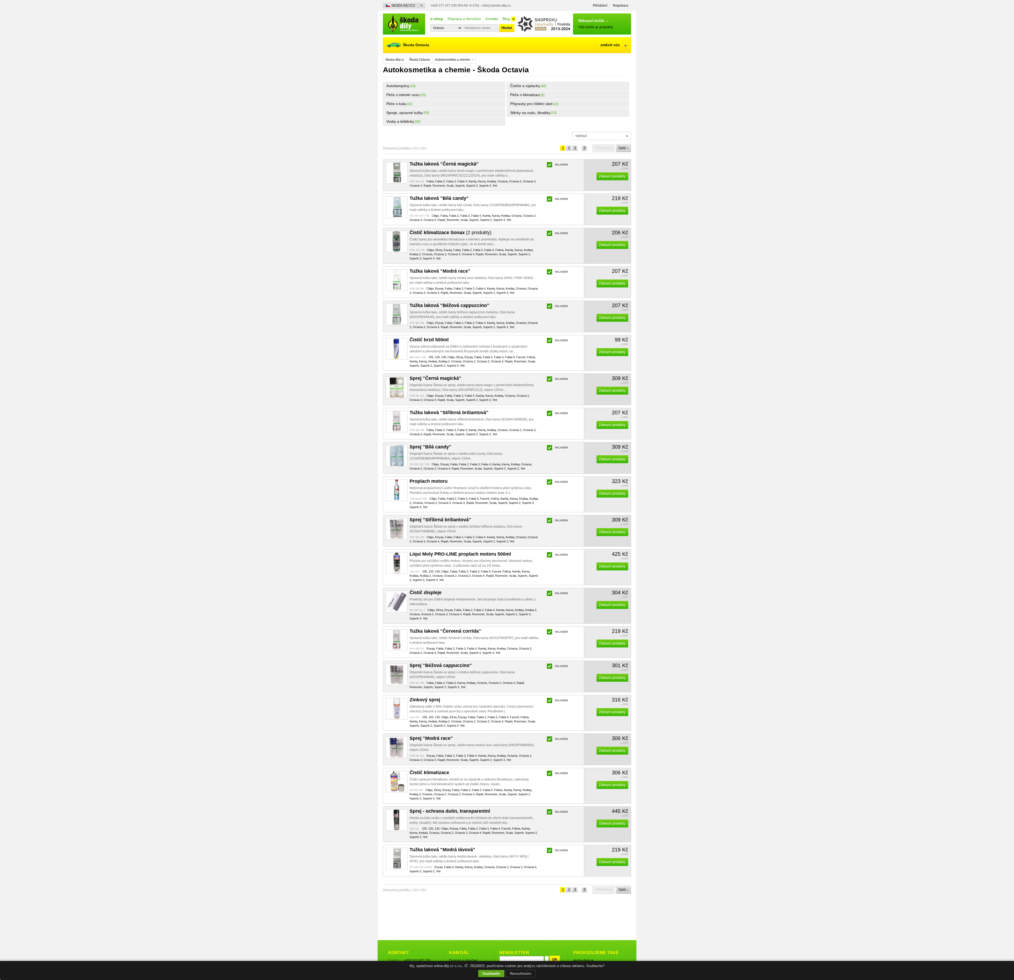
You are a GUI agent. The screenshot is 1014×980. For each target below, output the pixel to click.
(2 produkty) (450, 232)
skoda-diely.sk (583, 960)
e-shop (436, 19)
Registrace (620, 5)
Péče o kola (396, 104)
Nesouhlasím (520, 974)
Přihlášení (600, 5)
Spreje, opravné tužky (404, 113)
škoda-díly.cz (404, 24)
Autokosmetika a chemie (452, 59)
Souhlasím (491, 974)
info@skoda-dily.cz (496, 5)
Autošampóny (397, 86)
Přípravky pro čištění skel (531, 104)
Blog (506, 19)
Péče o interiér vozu (403, 95)
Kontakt (491, 19)
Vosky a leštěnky (400, 121)
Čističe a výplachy (525, 86)
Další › (623, 148)
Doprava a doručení (464, 19)
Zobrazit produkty (612, 176)
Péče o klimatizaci (525, 95)
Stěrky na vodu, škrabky (530, 113)
